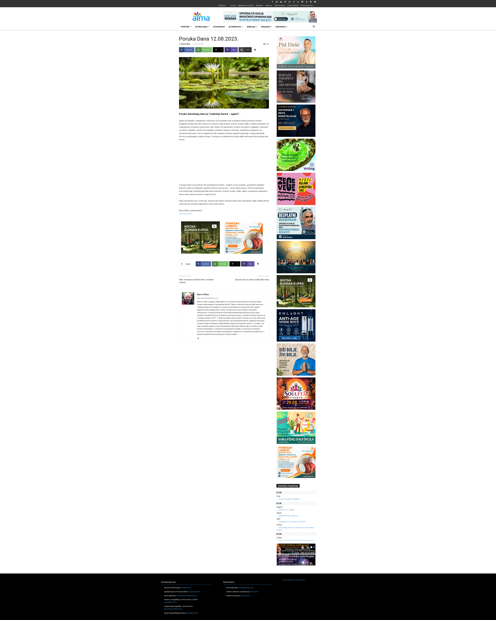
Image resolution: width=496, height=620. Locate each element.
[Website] (306, 2)
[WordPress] (311, 2)
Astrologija (201, 26)
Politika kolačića (293, 5)
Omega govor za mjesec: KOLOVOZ (292, 521)
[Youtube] (315, 2)
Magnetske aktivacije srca (288, 515)
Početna (185, 26)
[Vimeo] (302, 2)
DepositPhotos (300, 580)
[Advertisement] (224, 163)
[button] (314, 27)
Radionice (281, 26)
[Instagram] (277, 2)
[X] (298, 2)
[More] (255, 49)
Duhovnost (219, 26)
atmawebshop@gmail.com (186, 595)
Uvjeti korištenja (279, 5)
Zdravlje (251, 26)
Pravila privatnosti (307, 5)
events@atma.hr (170, 602)
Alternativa (234, 26)
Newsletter (259, 5)
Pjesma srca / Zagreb (287, 509)
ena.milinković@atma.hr (173, 609)
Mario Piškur (185, 44)
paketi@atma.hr (192, 613)
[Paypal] (285, 2)
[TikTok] (294, 2)
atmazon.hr (254, 591)
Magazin (265, 26)
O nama (233, 5)
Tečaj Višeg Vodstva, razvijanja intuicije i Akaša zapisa (295, 528)
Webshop (268, 5)
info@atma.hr (186, 587)
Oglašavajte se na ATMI (245, 5)
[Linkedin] (281, 2)
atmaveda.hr (245, 595)
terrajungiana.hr (185, 213)
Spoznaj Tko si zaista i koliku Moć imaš (252, 279)
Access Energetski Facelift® (289, 499)
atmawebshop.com (245, 587)
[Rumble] (289, 2)
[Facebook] (272, 2)
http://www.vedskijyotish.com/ (207, 298)
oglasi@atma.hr (194, 591)
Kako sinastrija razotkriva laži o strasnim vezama (196, 281)
